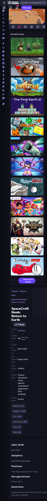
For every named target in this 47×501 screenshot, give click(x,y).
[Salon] (3, 75)
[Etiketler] (3, 104)
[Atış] (3, 48)
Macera (23, 291)
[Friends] (4, 7)
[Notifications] (17, 7)
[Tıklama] (3, 94)
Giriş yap (26, 8)
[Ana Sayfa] (3, 11)
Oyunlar (14, 291)
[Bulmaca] (3, 51)
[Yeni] (3, 18)
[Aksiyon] (3, 44)
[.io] (3, 55)
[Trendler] (3, 22)
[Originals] (3, 30)
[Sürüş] (3, 90)
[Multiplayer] (3, 34)
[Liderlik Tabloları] (3, 38)
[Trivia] (3, 98)
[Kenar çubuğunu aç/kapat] (4, 2)
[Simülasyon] (3, 79)
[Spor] (3, 83)
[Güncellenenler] (3, 26)
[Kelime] (3, 63)
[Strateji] (3, 86)
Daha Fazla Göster (28, 280)
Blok (13, 295)
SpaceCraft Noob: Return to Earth (19, 301)
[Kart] (3, 59)
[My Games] (10, 7)
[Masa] (3, 71)
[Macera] (3, 67)
